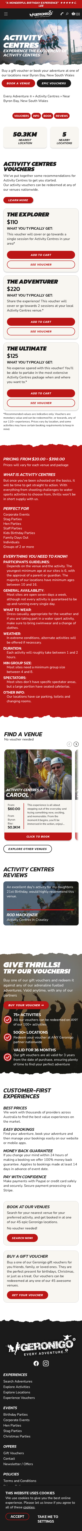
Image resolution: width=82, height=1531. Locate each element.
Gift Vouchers (13, 1453)
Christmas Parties (16, 1436)
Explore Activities (16, 1387)
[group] (38, 795)
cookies (29, 1507)
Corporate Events (16, 1420)
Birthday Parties (15, 1414)
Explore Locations (16, 1392)
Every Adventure (17, 96)
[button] (76, 744)
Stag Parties (12, 1431)
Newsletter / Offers (18, 1464)
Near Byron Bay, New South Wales (36, 98)
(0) (77, 14)
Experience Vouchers (19, 1397)
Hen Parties (12, 1425)
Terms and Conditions (19, 1481)
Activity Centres (47, 96)
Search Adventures (17, 1381)
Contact (9, 1458)
